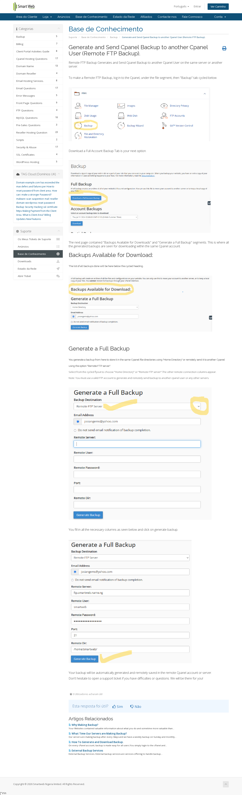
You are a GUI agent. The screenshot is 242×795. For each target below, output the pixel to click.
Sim (119, 706)
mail (47, 198)
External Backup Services (87, 750)
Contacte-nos (167, 17)
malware (21, 198)
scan (28, 198)
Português (180, 6)
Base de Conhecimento (91, 17)
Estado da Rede (124, 17)
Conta (219, 17)
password (49, 202)
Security (29, 207)
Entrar (197, 6)
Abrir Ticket (23, 276)
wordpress (31, 202)
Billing (47, 214)
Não (137, 706)
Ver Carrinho (218, 6)
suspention (38, 198)
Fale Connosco (192, 17)
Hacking (38, 207)
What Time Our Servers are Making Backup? (99, 733)
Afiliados (146, 17)
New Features (33, 219)
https (19, 211)
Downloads (23, 261)
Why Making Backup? (84, 725)
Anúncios (63, 17)
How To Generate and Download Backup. (97, 742)
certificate (52, 207)
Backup (114, 37)
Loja (46, 17)
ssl (44, 207)
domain (20, 202)
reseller (54, 198)
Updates (21, 219)
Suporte (73, 37)
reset (40, 202)
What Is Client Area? (33, 214)
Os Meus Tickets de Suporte (33, 239)
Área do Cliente (26, 17)
